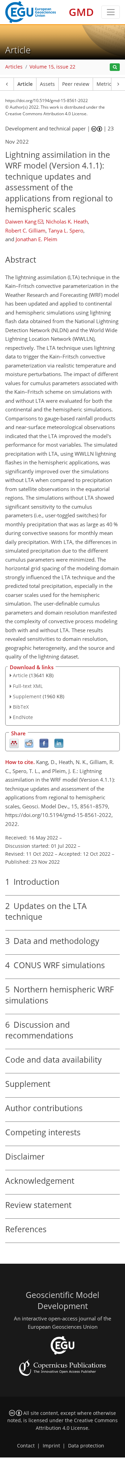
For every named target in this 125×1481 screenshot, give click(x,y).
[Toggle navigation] (110, 12)
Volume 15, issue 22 (52, 67)
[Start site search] (115, 67)
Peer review (75, 84)
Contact (26, 1446)
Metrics (105, 84)
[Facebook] (44, 742)
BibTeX (21, 706)
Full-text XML (28, 686)
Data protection (86, 1446)
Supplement (27, 696)
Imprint (51, 1446)
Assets (47, 84)
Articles (14, 67)
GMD (81, 12)
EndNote (23, 717)
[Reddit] (29, 742)
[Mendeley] (14, 742)
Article (25, 84)
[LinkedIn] (59, 742)
